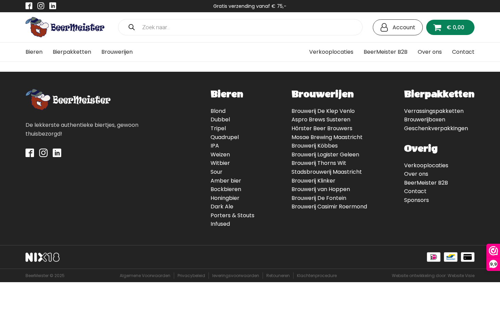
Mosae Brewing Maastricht (327, 137)
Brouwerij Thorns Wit (318, 163)
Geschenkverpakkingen (436, 128)
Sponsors (416, 200)
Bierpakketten (72, 52)
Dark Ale (222, 206)
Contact (463, 52)
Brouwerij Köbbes (314, 146)
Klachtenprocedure (317, 275)
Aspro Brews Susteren (320, 119)
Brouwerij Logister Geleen (325, 154)
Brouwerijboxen (424, 119)
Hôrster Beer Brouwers (321, 128)
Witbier (220, 163)
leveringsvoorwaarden (235, 275)
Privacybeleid (191, 275)
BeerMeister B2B (385, 52)
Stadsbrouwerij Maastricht (326, 172)
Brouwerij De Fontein (318, 198)
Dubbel (220, 119)
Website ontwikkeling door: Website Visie (433, 275)
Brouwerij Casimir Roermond (329, 206)
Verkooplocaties (331, 52)
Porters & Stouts (232, 215)
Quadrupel (225, 137)
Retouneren (278, 275)
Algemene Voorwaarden (145, 275)
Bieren (34, 52)
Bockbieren (226, 189)
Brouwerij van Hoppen (320, 189)
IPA (215, 146)
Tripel (218, 128)
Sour (216, 172)
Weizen (220, 154)
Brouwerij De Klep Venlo (323, 111)
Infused (220, 224)
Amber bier (226, 181)
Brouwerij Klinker (313, 181)
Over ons (430, 52)
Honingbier (225, 198)
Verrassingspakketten (434, 111)
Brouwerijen (117, 52)
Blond (218, 111)
